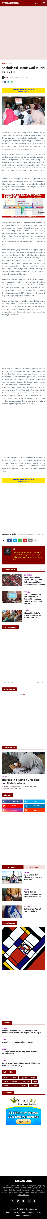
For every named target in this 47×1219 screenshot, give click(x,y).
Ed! (14, 549)
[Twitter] (8, 82)
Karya (33, 1078)
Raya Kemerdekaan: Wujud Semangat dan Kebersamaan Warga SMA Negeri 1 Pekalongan (34, 580)
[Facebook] (5, 82)
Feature (29, 534)
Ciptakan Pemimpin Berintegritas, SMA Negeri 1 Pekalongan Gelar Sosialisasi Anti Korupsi (33, 599)
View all (42, 569)
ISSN (23, 1213)
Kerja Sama (27, 1216)
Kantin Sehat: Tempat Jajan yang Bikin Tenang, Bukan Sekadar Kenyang (21, 1064)
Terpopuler (12, 867)
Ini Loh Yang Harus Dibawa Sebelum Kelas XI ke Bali (33, 877)
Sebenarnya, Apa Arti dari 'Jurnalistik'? (33, 910)
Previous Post (8, 683)
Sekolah (15, 1081)
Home (4, 63)
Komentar (34, 867)
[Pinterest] (25, 540)
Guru (35, 534)
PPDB (15, 1085)
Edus (24, 534)
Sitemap (31, 1213)
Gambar (6, 1085)
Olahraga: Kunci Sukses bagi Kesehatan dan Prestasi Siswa (20, 1052)
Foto (35, 1081)
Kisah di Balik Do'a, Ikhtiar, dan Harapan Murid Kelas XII (32, 615)
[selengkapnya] (23, 1194)
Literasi (23, 1085)
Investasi (33, 1085)
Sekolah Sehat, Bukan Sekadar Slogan (17, 1042)
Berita (9, 63)
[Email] (30, 540)
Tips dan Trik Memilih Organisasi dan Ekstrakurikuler (21, 781)
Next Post (40, 683)
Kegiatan (40, 534)
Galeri (18, 1216)
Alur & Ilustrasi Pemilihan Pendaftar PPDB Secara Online (33, 894)
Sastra (5, 1081)
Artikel (5, 1078)
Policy (39, 1213)
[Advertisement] (23, 33)
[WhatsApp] (12, 82)
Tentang (16, 1213)
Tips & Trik (26, 1081)
